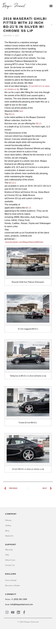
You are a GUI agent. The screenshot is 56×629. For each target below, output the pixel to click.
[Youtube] (12, 612)
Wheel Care (10, 560)
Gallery (8, 525)
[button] (51, 5)
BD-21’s (12, 183)
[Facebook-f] (24, 612)
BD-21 (11, 114)
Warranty (9, 550)
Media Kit (9, 536)
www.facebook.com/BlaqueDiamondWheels (24, 242)
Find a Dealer (11, 580)
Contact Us (10, 565)
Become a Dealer (12, 585)
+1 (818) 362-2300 (19, 599)
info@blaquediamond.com (21, 604)
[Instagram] (7, 612)
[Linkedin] (18, 612)
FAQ (7, 555)
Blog (7, 531)
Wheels (8, 520)
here (21, 111)
